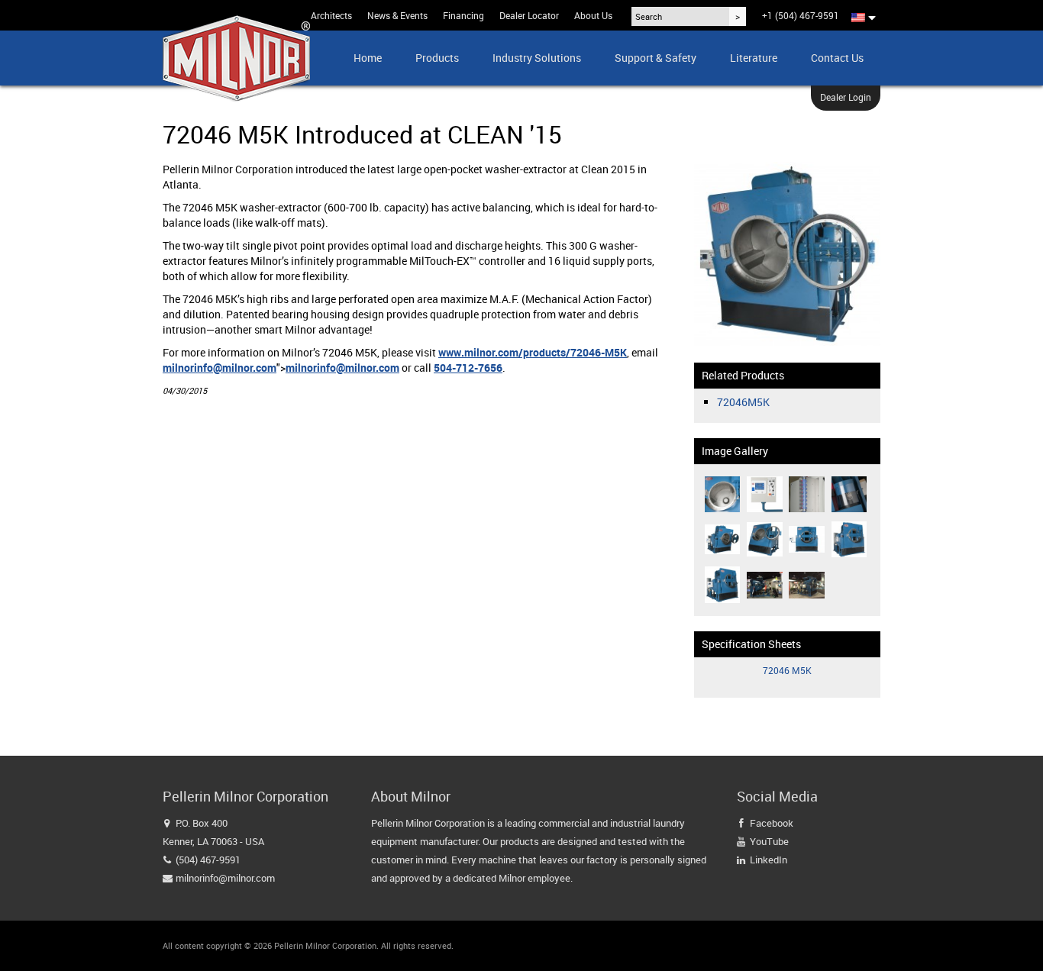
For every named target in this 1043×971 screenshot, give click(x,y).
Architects (331, 15)
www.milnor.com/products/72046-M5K (532, 352)
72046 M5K (787, 670)
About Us (593, 15)
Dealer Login (845, 97)
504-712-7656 (468, 367)
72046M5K (743, 402)
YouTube (769, 841)
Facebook (771, 823)
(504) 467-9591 (208, 859)
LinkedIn (768, 859)
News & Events (397, 15)
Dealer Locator (529, 15)
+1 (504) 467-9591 (800, 15)
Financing (463, 15)
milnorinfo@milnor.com (219, 367)
